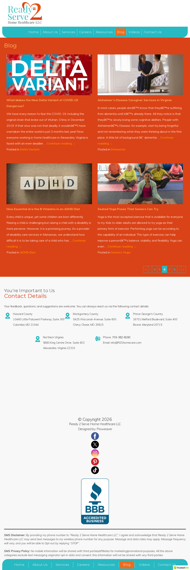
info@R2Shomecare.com (126, 342)
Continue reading (61, 143)
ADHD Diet (28, 252)
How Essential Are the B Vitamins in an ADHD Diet (43, 209)
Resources (104, 32)
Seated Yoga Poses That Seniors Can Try (128, 209)
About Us (50, 32)
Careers (85, 32)
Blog (121, 32)
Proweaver (104, 429)
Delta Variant (30, 149)
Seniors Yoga (120, 252)
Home (33, 32)
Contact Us (153, 32)
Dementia (118, 149)
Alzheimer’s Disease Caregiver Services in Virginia (135, 100)
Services (68, 32)
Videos (134, 32)
